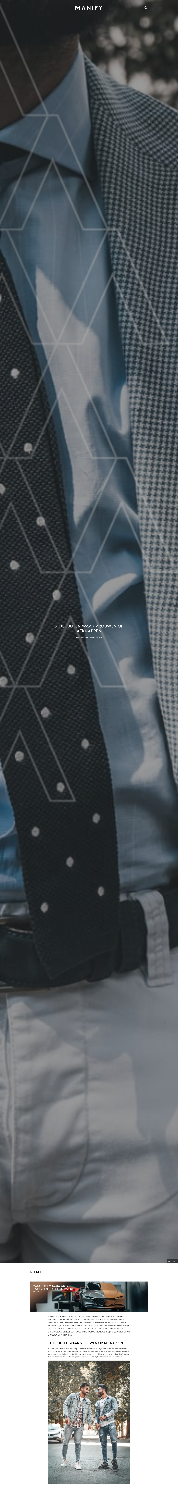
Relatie (36, 1271)
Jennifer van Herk (96, 637)
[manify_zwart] (89, 8)
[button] (32, 7)
